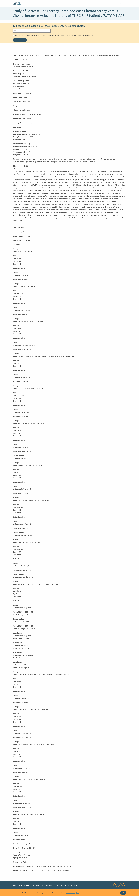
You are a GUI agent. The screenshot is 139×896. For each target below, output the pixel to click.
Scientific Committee (24, 885)
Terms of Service (58, 885)
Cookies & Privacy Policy (72, 893)
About (14, 885)
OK (123, 893)
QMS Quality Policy (76, 885)
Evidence (122, 3)
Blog (33, 885)
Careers (66, 885)
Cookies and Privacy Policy (44, 885)
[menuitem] (121, 3)
